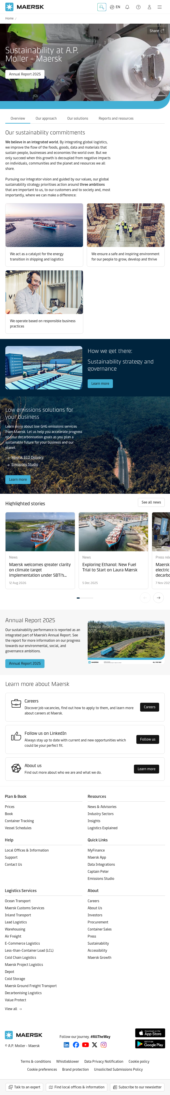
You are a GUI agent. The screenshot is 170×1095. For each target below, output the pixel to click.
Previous (145, 597)
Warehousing (15, 929)
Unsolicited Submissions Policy (118, 1069)
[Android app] (150, 1043)
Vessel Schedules (18, 828)
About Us (95, 908)
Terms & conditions (36, 1061)
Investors (95, 915)
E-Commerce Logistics (22, 943)
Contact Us (13, 864)
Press (92, 936)
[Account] (149, 7)
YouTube (85, 1044)
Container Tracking (19, 821)
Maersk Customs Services (24, 908)
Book (9, 814)
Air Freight (13, 936)
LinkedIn (66, 1044)
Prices (9, 807)
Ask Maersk (101, 7)
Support (139, 7)
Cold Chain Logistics (20, 957)
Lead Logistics (16, 922)
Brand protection (75, 1069)
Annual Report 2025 (25, 74)
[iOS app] (150, 1032)
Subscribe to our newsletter (140, 1087)
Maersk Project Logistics (24, 965)
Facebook (76, 1045)
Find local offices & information (79, 1087)
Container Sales (100, 929)
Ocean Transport (18, 901)
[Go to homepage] (24, 7)
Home (9, 18)
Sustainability (98, 943)
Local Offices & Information (27, 850)
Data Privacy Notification (103, 1061)
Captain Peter (98, 871)
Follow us (147, 739)
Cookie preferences (42, 1069)
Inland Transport (18, 915)
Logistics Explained (103, 828)
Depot (9, 972)
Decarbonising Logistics (23, 993)
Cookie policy (139, 1061)
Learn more (100, 383)
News (13, 557)
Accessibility (97, 950)
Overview (18, 118)
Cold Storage (15, 979)
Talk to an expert (27, 1087)
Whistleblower (67, 1061)
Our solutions (77, 118)
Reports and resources (116, 118)
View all (11, 1009)
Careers (149, 707)
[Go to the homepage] (23, 1038)
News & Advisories (102, 807)
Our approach (46, 118)
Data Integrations (101, 864)
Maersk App (97, 857)
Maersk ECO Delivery (28, 457)
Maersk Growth (99, 957)
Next (158, 597)
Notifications (128, 4)
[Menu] (159, 7)
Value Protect (15, 1000)
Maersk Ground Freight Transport (31, 986)
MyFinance (96, 850)
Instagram (103, 1044)
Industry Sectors (101, 814)
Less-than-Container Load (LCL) (29, 950)
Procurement (98, 922)
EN (118, 7)
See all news (151, 502)
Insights (94, 821)
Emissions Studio (25, 464)
